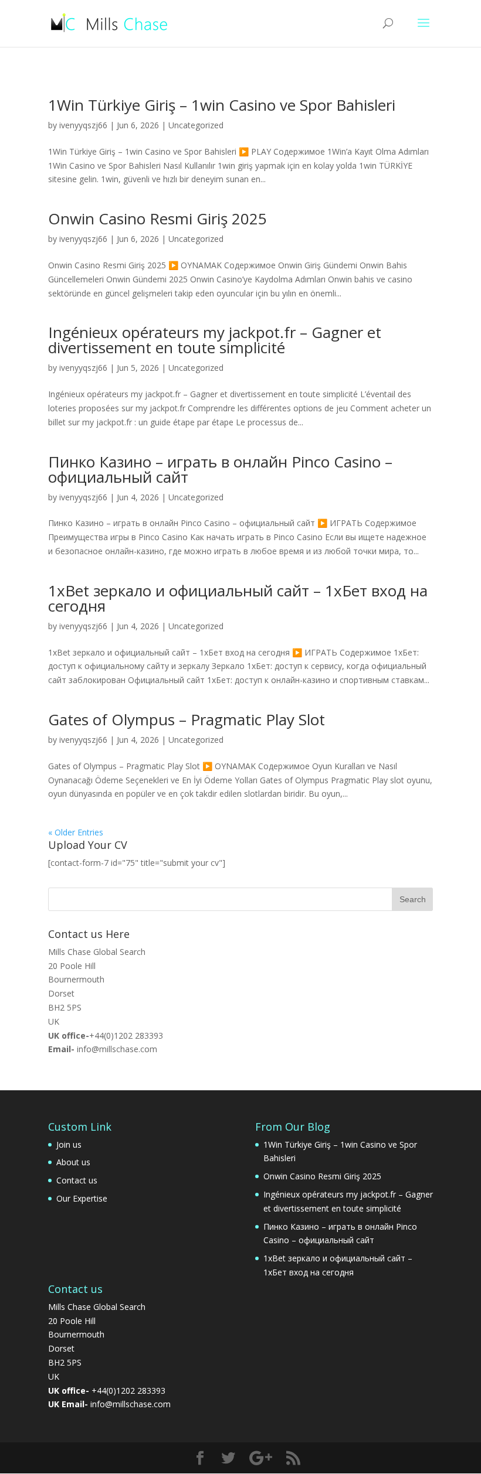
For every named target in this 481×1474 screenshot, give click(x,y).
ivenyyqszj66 (83, 125)
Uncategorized (195, 125)
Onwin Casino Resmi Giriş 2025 (157, 218)
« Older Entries (75, 832)
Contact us (76, 1180)
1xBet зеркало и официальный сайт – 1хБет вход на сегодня (238, 598)
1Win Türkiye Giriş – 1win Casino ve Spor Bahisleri (221, 104)
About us (73, 1162)
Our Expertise (81, 1198)
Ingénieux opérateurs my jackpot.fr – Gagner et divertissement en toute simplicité (214, 340)
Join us (69, 1144)
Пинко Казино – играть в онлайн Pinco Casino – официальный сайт (220, 469)
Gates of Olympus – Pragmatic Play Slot (186, 719)
